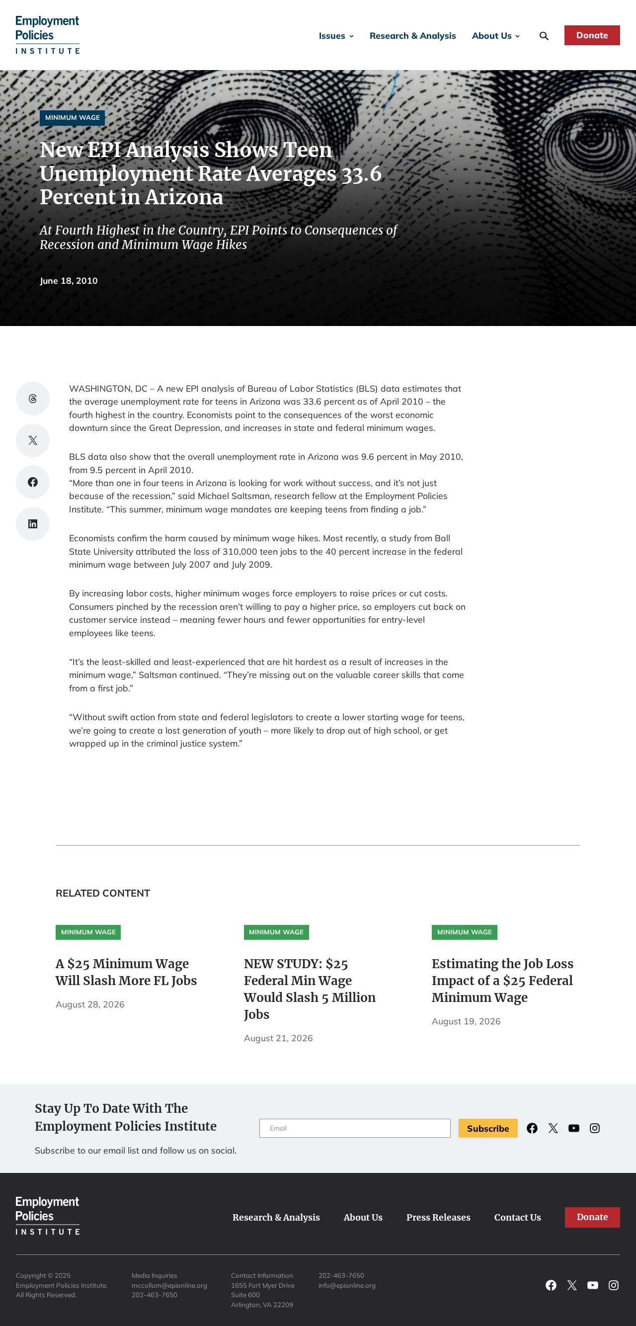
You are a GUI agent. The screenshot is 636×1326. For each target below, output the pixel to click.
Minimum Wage (72, 117)
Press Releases (438, 1217)
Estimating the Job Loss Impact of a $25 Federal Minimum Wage (503, 980)
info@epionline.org (347, 1285)
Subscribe (488, 1128)
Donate (592, 34)
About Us (492, 35)
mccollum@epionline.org (169, 1285)
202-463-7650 (154, 1295)
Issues (332, 35)
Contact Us (517, 1217)
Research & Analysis (413, 35)
